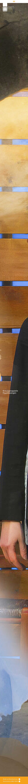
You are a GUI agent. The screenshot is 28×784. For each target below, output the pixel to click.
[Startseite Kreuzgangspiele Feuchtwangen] (9, 7)
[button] (14, 1)
